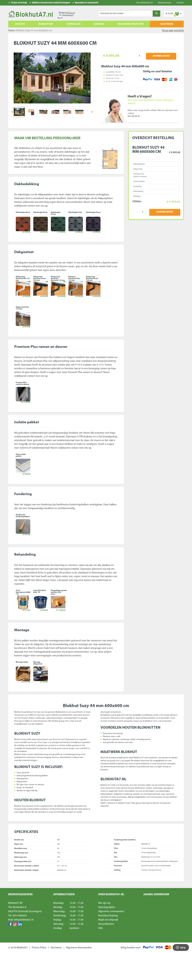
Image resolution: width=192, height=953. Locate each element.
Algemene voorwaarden (111, 911)
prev (12, 112)
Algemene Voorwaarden (79, 947)
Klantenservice (164, 3)
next (92, 112)
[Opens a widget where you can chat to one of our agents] (180, 948)
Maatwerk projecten (131, 24)
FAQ (100, 928)
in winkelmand (161, 56)
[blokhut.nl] (30, 14)
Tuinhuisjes (73, 24)
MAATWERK (166, 24)
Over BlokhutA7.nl (144, 3)
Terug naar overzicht (173, 30)
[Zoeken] (156, 13)
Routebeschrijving (108, 915)
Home (11, 30)
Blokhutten (45, 24)
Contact (180, 3)
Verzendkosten (106, 924)
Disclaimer (56, 947)
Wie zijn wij (104, 903)
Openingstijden (106, 907)
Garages (99, 24)
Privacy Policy (39, 947)
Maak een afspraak (108, 920)
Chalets (20, 24)
